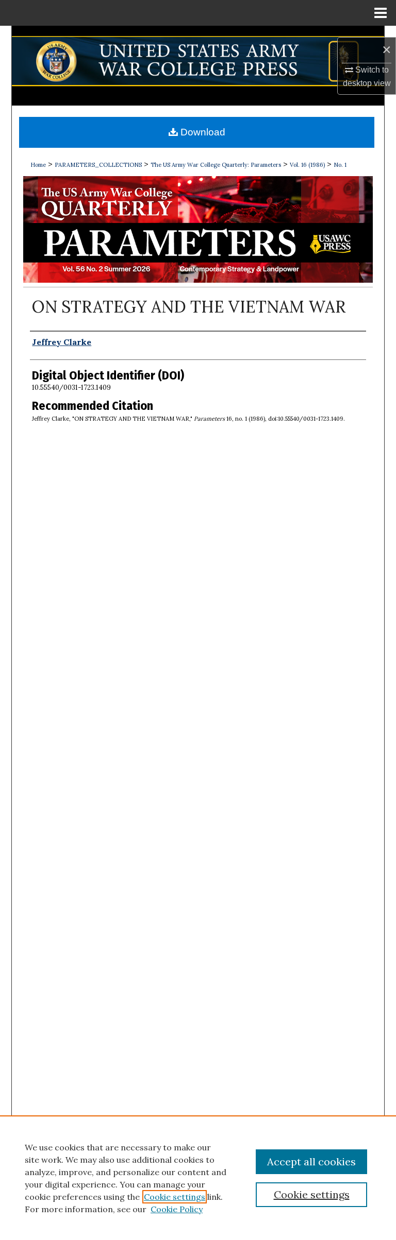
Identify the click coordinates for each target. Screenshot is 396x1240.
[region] (198, 1177)
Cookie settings (174, 1197)
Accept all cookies (311, 1161)
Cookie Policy (177, 1209)
